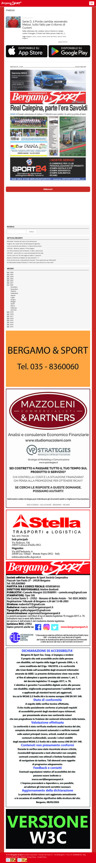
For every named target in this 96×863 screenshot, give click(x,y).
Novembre (14, 289)
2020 (11, 285)
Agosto (13, 295)
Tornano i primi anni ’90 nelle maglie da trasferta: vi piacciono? (24, 255)
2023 (11, 279)
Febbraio (14, 308)
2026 (11, 272)
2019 (11, 312)
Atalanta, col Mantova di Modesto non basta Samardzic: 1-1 (23, 258)
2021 (11, 283)
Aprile (13, 304)
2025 (11, 275)
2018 (11, 314)
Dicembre (14, 287)
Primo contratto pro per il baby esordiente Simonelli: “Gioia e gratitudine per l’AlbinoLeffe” (31, 260)
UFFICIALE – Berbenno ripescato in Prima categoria (20, 248)
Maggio (13, 302)
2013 (11, 325)
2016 (11, 318)
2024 (11, 277)
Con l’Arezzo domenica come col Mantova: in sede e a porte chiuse (25, 251)
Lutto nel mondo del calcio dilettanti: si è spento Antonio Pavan (24, 246)
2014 (11, 322)
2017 (11, 316)
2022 (11, 281)
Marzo (13, 306)
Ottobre (13, 291)
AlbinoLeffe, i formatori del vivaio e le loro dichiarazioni (22, 241)
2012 (11, 327)
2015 (11, 320)
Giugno (13, 300)
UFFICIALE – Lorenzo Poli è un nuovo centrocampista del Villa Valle (25, 253)
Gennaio (14, 310)
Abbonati (48, 189)
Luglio (13, 297)
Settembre (14, 293)
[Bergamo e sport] (48, 359)
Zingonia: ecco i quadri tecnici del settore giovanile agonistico (23, 244)
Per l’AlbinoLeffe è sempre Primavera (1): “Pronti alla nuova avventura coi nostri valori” (30, 262)
